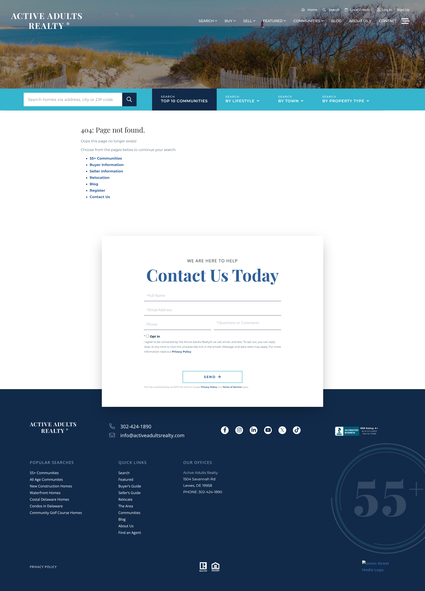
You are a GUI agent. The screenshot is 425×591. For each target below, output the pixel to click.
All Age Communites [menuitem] (46, 479)
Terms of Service (231, 387)
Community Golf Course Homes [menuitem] (56, 512)
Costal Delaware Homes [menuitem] (49, 499)
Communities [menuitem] (307, 21)
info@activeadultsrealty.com (152, 435)
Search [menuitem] (206, 21)
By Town (288, 101)
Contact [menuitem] (387, 21)
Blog (94, 184)
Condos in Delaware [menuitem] (46, 506)
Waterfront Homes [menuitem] (45, 492)
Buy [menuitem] (228, 21)
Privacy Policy (181, 351)
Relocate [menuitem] (125, 499)
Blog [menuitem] (336, 21)
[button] (129, 99)
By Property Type (343, 101)
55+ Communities (106, 158)
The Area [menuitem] (125, 506)
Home (312, 10)
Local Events (360, 10)
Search (333, 10)
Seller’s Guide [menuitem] (129, 492)
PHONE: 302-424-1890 (202, 492)
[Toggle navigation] (405, 21)
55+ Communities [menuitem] (44, 472)
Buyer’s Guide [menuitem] (129, 486)
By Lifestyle (240, 101)
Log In (387, 10)
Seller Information (106, 171)
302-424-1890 (135, 426)
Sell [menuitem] (247, 21)
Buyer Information (107, 165)
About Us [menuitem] (358, 21)
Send (210, 377)
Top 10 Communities (184, 101)
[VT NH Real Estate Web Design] (378, 566)
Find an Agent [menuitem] (129, 532)
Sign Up (403, 10)
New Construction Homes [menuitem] (51, 486)
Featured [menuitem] (272, 21)
